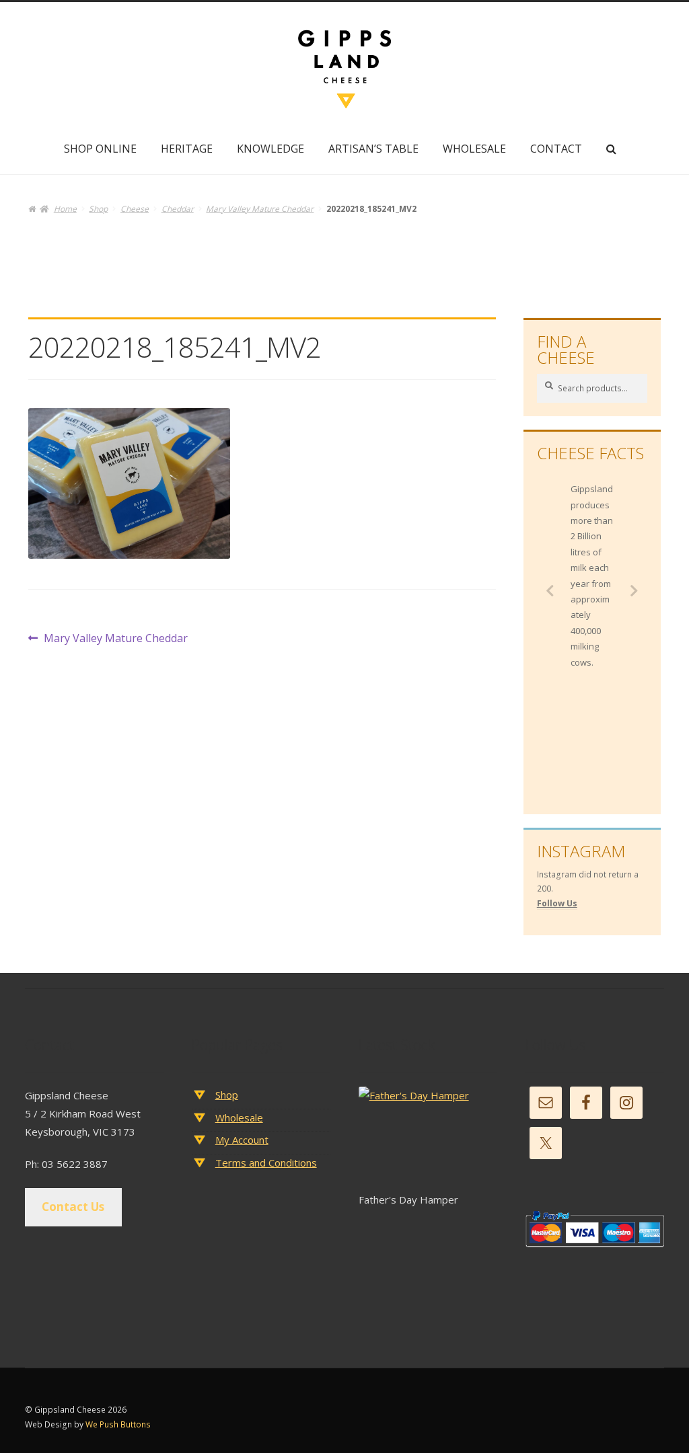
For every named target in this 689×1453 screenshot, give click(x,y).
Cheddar (177, 208)
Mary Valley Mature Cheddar (260, 208)
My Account (241, 1139)
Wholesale (474, 148)
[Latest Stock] (428, 1139)
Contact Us (73, 1206)
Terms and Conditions (266, 1162)
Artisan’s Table (373, 148)
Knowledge (270, 148)
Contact (556, 148)
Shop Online (100, 148)
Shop (98, 208)
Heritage (187, 148)
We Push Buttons (118, 1424)
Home (65, 208)
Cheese (134, 208)
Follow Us (557, 903)
